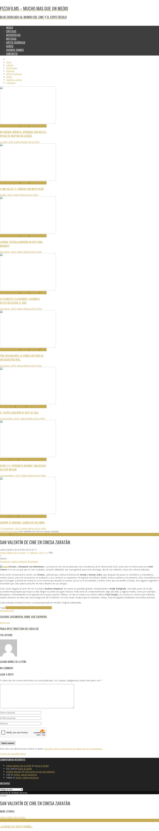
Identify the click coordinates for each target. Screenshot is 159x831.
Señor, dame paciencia (25, 774)
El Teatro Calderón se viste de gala (19, 412)
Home (3, 531)
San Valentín (46, 607)
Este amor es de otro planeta (40, 771)
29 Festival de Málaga (10, 126)
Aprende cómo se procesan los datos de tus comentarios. (73, 748)
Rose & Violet (42, 765)
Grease (36, 607)
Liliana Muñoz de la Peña (26, 141)
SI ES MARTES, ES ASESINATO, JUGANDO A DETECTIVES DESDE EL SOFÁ (20, 301)
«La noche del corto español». (16, 827)
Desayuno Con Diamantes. (18, 607)
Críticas (25, 126)
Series (43, 292)
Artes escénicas (7, 406)
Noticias (30, 406)
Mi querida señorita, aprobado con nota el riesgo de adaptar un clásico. (23, 134)
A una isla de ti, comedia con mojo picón (22, 189)
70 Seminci (4, 459)
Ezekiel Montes (13, 771)
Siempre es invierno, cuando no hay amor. (22, 522)
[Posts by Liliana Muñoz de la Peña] (8, 655)
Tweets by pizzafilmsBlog (13, 753)
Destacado (34, 126)
